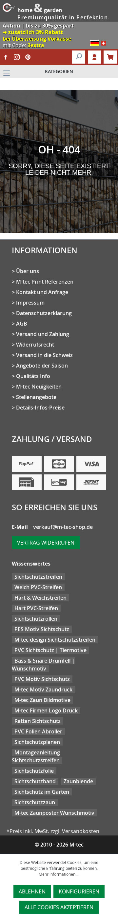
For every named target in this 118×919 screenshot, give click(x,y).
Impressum (30, 302)
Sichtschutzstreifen (38, 576)
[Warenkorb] (110, 57)
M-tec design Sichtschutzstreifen (54, 639)
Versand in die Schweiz (44, 355)
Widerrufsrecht (35, 344)
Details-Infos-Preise (40, 407)
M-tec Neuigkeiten (39, 386)
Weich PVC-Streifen (38, 587)
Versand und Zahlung (42, 334)
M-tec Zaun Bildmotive (42, 700)
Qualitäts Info (33, 376)
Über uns (27, 271)
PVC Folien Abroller (38, 731)
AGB (21, 323)
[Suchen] (78, 57)
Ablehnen (32, 891)
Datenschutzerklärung (44, 313)
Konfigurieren (79, 891)
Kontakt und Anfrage (42, 292)
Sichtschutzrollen (35, 618)
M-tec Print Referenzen (44, 281)
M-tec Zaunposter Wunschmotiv (54, 812)
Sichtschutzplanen (37, 742)
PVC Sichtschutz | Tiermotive (50, 650)
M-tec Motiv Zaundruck (43, 689)
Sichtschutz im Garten (41, 791)
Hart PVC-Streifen (36, 608)
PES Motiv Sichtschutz (41, 629)
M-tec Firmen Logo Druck (46, 710)
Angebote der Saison (42, 365)
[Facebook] (5, 57)
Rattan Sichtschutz (37, 721)
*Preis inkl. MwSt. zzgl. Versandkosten (53, 831)
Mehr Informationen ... (59, 874)
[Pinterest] (27, 57)
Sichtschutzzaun (34, 802)
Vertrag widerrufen (45, 542)
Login (94, 57)
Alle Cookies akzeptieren (59, 907)
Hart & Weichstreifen (40, 597)
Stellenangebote (36, 397)
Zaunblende (78, 781)
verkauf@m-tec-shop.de (63, 526)
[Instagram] (16, 57)
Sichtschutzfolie (34, 770)
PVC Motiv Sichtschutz (42, 679)
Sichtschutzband (35, 781)
